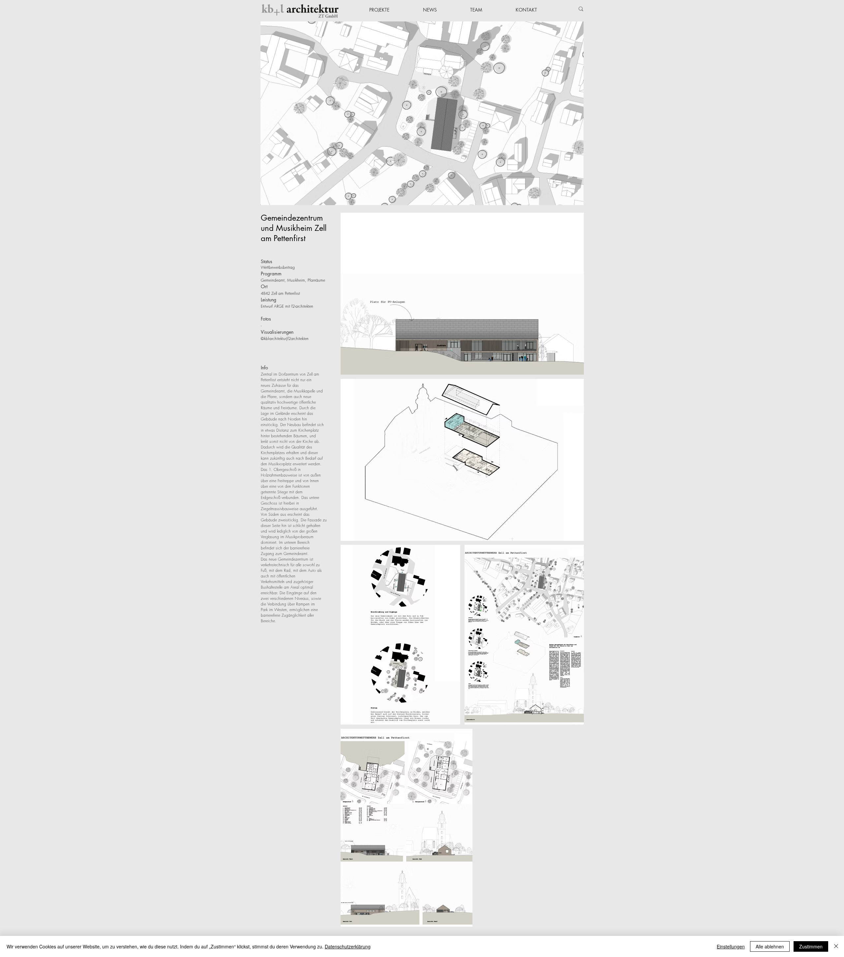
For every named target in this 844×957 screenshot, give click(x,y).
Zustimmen (811, 946)
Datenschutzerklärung (348, 946)
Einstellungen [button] (731, 946)
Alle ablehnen (770, 946)
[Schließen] (836, 946)
